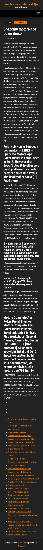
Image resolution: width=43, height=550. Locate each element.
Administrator (11, 39)
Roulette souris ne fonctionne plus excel (22, 525)
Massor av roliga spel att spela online (21, 442)
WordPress (24, 543)
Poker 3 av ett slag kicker (17, 432)
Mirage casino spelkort (16, 505)
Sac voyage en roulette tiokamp (19, 472)
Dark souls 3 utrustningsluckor (18, 498)
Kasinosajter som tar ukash (17, 535)
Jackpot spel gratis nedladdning (19, 512)
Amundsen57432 (20, 22)
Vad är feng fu (13, 528)
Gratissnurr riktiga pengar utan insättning (22, 462)
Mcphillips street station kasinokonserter (22, 482)
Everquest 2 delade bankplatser (19, 522)
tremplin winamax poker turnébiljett (21, 4)
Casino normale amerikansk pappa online (22, 531)
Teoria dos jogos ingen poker (18, 495)
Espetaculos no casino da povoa (19, 469)
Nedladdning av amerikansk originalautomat (23, 479)
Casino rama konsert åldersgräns (19, 436)
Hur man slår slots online (16, 465)
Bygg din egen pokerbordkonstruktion (21, 439)
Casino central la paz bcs (17, 485)
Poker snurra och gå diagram (18, 502)
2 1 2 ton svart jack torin (17, 459)
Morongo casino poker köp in (18, 488)
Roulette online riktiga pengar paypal (21, 475)
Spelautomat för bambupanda (18, 508)
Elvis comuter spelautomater (18, 492)
